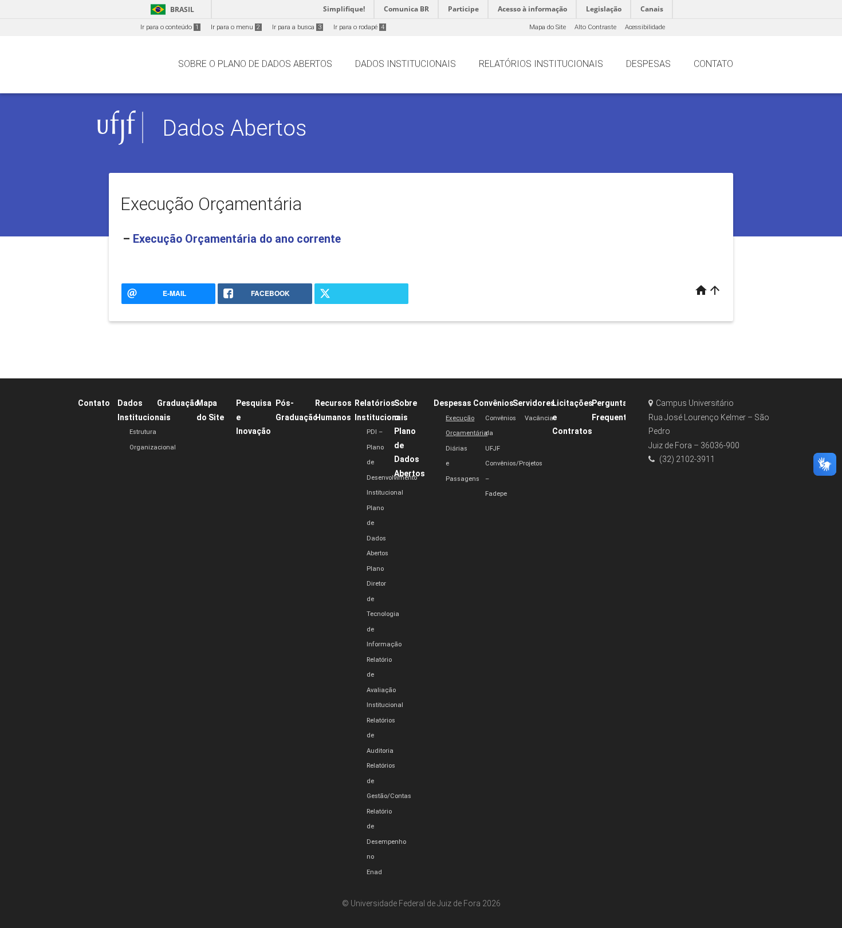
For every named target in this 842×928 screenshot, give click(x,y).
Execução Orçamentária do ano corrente (237, 239)
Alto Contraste (595, 27)
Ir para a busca (296, 27)
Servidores (534, 403)
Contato (94, 403)
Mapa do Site (547, 27)
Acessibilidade (645, 27)
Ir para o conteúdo (169, 27)
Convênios (493, 403)
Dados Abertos (235, 128)
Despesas (452, 403)
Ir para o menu (235, 27)
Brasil (170, 9)
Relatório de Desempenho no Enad (386, 842)
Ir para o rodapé (358, 27)
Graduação (178, 403)
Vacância (539, 418)
